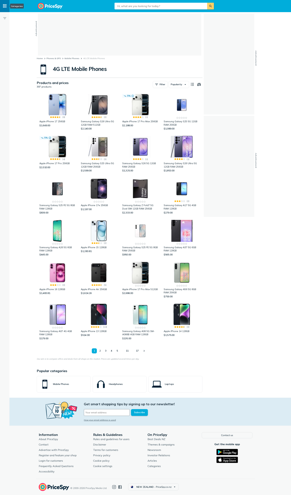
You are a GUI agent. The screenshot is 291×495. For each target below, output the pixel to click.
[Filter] (4, 18)
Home (40, 58)
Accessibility (47, 471)
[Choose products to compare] (199, 84)
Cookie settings (102, 466)
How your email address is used (100, 420)
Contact (43, 444)
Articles (152, 460)
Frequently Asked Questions (56, 466)
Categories (154, 466)
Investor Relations (159, 455)
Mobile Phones (71, 58)
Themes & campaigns (161, 444)
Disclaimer (99, 444)
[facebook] (120, 487)
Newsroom (154, 450)
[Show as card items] (192, 84)
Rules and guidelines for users (111, 439)
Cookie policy (101, 460)
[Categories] (4, 6)
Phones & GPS (53, 58)
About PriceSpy (48, 439)
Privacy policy (101, 455)
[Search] (210, 6)
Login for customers (51, 460)
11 (127, 350)
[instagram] (114, 487)
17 (137, 350)
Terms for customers (105, 450)
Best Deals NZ (156, 439)
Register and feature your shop (58, 455)
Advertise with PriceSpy (54, 450)
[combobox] (161, 6)
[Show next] (144, 350)
